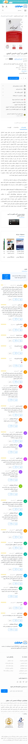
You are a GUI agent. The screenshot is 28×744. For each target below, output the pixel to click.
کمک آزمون (10, 709)
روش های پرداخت (9, 663)
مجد (19, 707)
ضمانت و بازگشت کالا (8, 670)
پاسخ (10, 299)
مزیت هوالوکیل (23, 665)
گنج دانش (15, 707)
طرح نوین (15, 709)
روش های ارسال (9, 665)
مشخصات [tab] (16, 127)
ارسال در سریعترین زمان (18, 86)
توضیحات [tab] (23, 127)
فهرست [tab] (9, 127)
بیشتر (25, 714)
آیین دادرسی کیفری (18, 16)
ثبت (4, 691)
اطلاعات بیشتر (20, 115)
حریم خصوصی (24, 663)
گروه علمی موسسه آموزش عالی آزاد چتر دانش (13, 64)
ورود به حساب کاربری (6, 277)
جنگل (11, 707)
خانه (26, 16)
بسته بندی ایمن (19, 89)
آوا (1, 709)
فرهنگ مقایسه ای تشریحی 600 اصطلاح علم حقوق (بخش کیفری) (20, 252)
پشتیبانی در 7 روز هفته (18, 95)
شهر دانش (5, 709)
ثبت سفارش (10, 660)
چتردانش (7, 707)
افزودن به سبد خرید (13, 78)
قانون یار (16, 122)
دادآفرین (3, 707)
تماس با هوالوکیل (23, 670)
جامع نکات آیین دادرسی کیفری (10, 252)
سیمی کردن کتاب (23, 673)
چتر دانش (21, 65)
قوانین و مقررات (23, 660)
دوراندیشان (25, 709)
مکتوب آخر (20, 709)
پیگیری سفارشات (9, 668)
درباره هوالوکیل (23, 668)
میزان (22, 707)
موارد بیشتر (24, 71)
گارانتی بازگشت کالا (19, 92)
